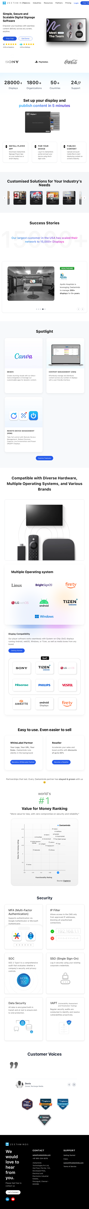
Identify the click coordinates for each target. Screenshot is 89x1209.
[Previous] (4, 198)
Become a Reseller (61, 762)
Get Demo (25, 39)
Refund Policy (75, 1203)
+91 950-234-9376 (40, 1151)
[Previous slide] (78, 309)
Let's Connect (13, 1185)
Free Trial (9, 39)
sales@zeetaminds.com (42, 1147)
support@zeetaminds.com (73, 1155)
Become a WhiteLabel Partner (23, 762)
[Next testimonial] (74, 1077)
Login (76, 3)
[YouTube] (13, 1192)
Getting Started (16, 650)
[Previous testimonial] (69, 1077)
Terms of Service (70, 1159)
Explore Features (44, 458)
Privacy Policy (58, 1203)
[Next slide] (82, 309)
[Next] (84, 198)
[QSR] (53, 198)
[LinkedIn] (7, 1192)
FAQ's (66, 1151)
